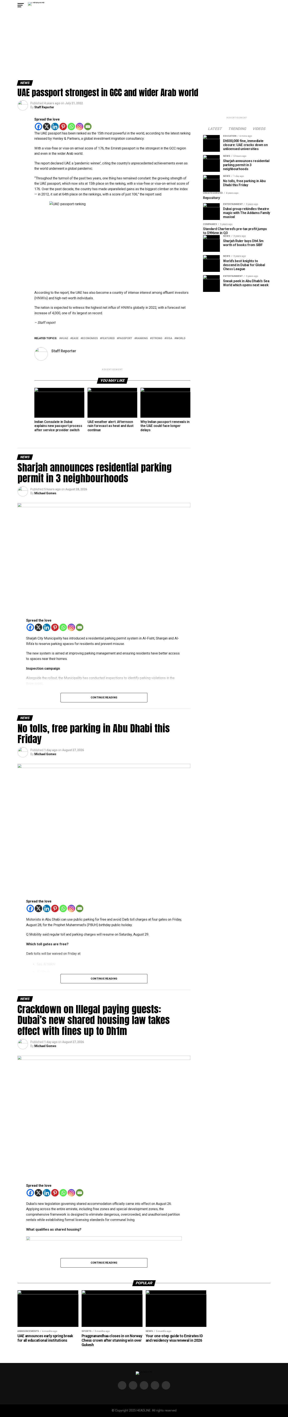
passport (125, 338)
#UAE (64, 338)
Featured (108, 338)
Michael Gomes (45, 493)
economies (90, 338)
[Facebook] (38, 126)
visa (169, 338)
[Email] (88, 126)
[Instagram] (79, 126)
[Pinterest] (63, 126)
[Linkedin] (55, 126)
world (180, 338)
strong (157, 338)
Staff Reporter (44, 107)
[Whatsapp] (71, 126)
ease (75, 338)
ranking (142, 338)
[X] (46, 126)
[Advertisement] (144, 48)
